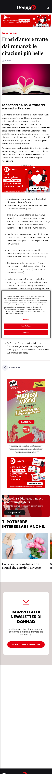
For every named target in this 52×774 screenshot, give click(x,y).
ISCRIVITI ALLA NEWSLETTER (26, 644)
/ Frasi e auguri (9, 33)
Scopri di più (14, 512)
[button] (4, 8)
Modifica (26, 320)
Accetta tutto (26, 326)
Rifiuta (26, 333)
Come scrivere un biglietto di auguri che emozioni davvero (21, 565)
